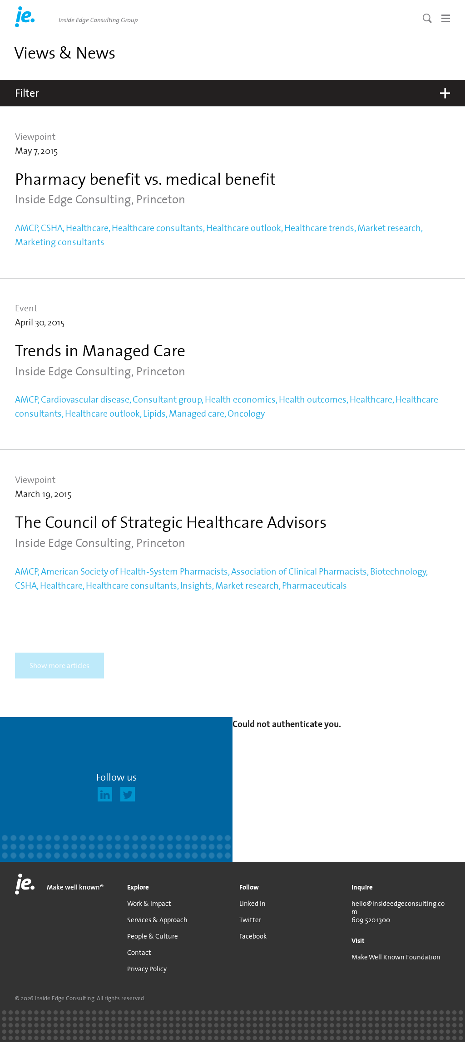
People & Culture (152, 936)
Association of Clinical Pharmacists (299, 571)
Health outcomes (312, 399)
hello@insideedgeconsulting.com (398, 907)
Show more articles (59, 665)
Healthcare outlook (243, 228)
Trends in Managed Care (100, 350)
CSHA (52, 228)
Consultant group (167, 399)
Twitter (250, 919)
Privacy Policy (147, 968)
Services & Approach (157, 919)
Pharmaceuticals (314, 585)
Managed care (196, 413)
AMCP (26, 228)
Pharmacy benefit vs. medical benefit (145, 179)
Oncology (246, 413)
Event (26, 308)
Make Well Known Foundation (395, 957)
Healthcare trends (319, 228)
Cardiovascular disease (85, 399)
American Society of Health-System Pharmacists (134, 571)
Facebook (253, 936)
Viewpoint (35, 136)
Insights (196, 585)
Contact (139, 952)
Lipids (154, 413)
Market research (389, 228)
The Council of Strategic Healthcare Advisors (170, 522)
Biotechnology (398, 571)
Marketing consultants (59, 242)
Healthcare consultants (157, 228)
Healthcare (87, 228)
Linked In (252, 903)
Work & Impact (149, 903)
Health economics (240, 399)
